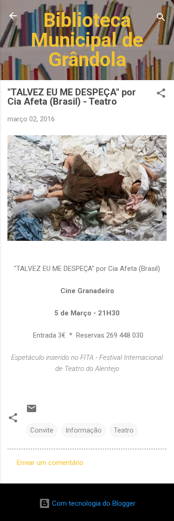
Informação (83, 430)
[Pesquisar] (161, 19)
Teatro (124, 430)
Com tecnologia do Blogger (92, 503)
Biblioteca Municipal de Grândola (87, 39)
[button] (161, 95)
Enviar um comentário (50, 462)
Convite (41, 430)
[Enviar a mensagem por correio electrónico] (31, 412)
